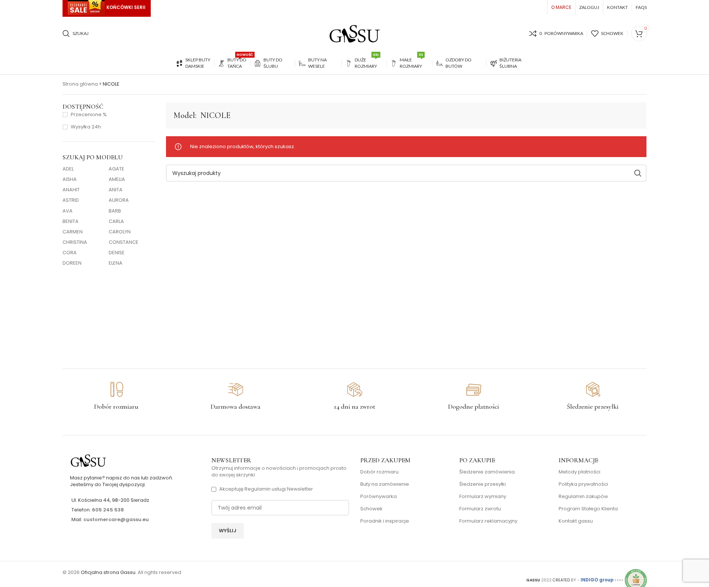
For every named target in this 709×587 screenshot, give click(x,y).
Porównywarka (378, 496)
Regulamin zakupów (583, 496)
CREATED (562, 580)
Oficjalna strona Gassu (108, 572)
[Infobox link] (116, 396)
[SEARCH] (637, 173)
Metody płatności (579, 472)
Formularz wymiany (482, 496)
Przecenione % (89, 114)
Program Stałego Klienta (588, 508)
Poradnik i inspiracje (384, 521)
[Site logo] (355, 33)
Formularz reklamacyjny (488, 521)
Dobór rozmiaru (379, 472)
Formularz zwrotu (480, 508)
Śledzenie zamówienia (487, 472)
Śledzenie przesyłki (482, 484)
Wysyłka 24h (86, 127)
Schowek (371, 508)
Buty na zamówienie (384, 484)
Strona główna (80, 83)
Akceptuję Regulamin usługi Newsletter (266, 488)
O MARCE (561, 7)
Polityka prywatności (583, 484)
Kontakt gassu (576, 521)
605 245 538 (108, 509)
